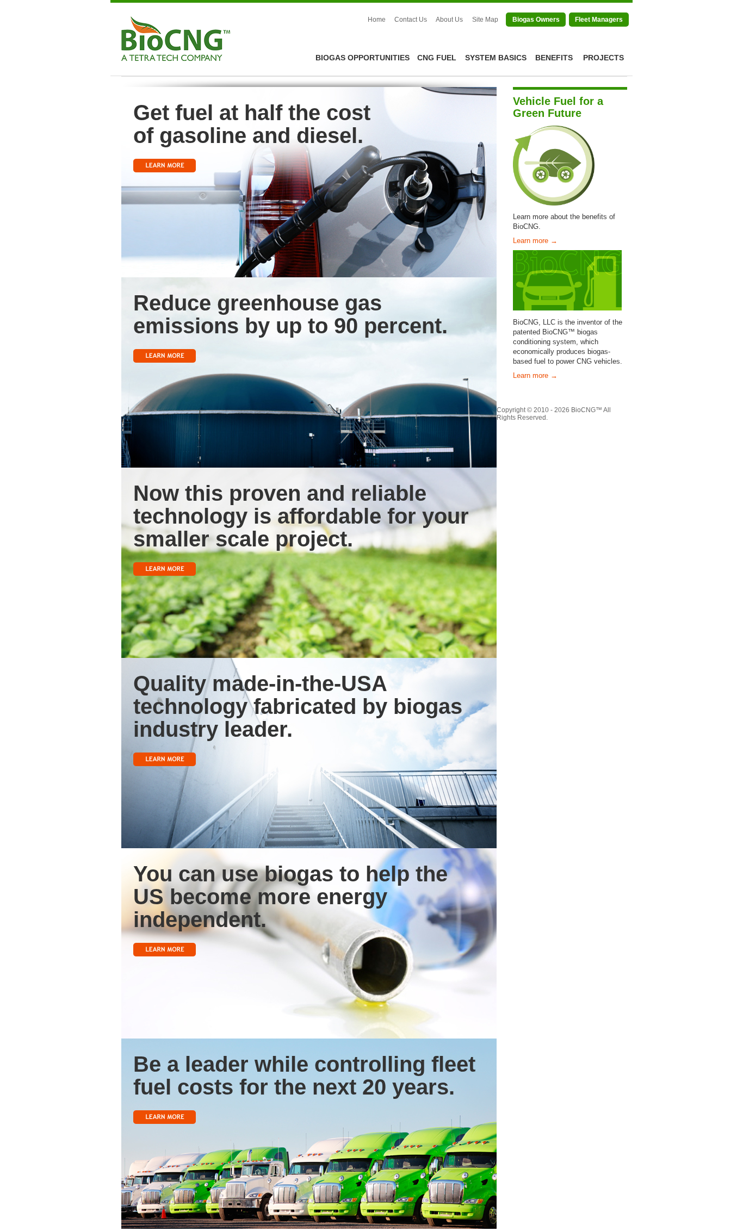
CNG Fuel (436, 57)
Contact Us (410, 19)
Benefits (554, 57)
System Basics (496, 57)
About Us (449, 19)
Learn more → (535, 241)
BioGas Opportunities (362, 57)
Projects (603, 57)
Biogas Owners (536, 19)
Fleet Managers (599, 19)
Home (377, 19)
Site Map (485, 19)
